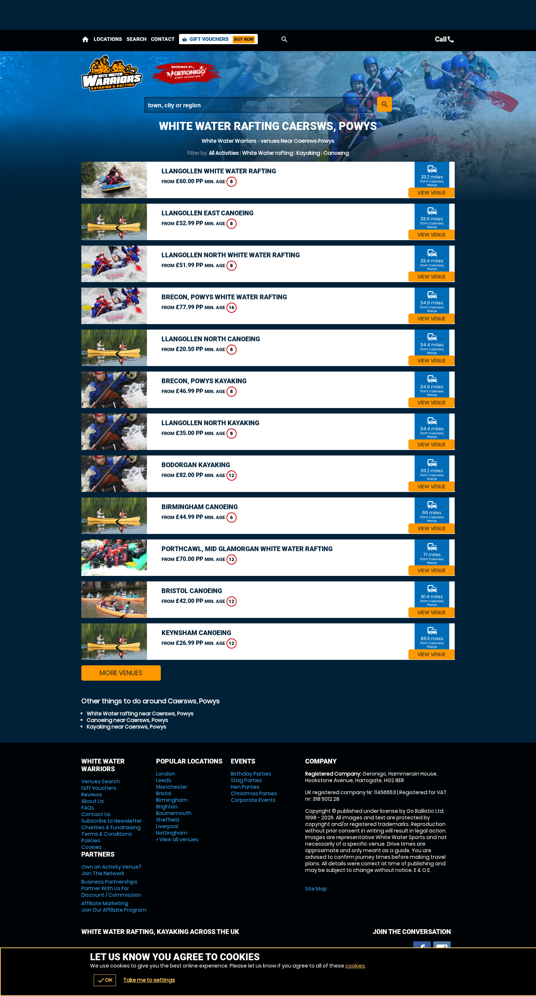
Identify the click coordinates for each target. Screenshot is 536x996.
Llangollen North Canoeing (211, 339)
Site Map (316, 888)
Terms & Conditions (106, 834)
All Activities (224, 153)
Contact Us (95, 814)
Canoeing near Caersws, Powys (127, 720)
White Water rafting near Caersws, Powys (140, 713)
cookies (355, 965)
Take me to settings (149, 980)
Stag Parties (246, 780)
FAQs (87, 807)
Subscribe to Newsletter (111, 820)
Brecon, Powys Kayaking (204, 381)
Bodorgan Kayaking (196, 465)
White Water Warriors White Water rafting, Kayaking (112, 73)
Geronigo (187, 73)
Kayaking (308, 153)
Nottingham (171, 833)
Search (137, 39)
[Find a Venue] (258, 105)
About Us (92, 801)
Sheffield (167, 819)
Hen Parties (245, 787)
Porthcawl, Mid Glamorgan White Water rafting (247, 549)
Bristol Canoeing (192, 591)
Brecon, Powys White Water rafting (224, 297)
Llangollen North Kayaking (210, 423)
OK (105, 980)
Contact (163, 39)
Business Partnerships (111, 888)
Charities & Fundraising (111, 827)
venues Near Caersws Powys (297, 141)
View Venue (431, 192)
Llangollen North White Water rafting (231, 255)
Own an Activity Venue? (111, 870)
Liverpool (167, 826)
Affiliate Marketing (114, 907)
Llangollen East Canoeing (207, 213)
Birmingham (172, 800)
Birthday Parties (251, 773)
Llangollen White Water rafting (219, 171)
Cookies (91, 847)
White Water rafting (267, 153)
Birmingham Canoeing (200, 507)
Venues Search (100, 781)
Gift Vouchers (217, 39)
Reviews (91, 794)
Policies (90, 840)
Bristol (163, 793)
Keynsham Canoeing (196, 633)
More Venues (121, 672)
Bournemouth (173, 813)
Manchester (171, 787)
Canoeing (336, 153)
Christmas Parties (254, 793)
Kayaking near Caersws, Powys (126, 726)
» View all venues (177, 839)
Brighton (167, 806)
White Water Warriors (229, 141)
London (165, 773)
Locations (108, 39)
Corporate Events (253, 800)
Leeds (163, 780)
